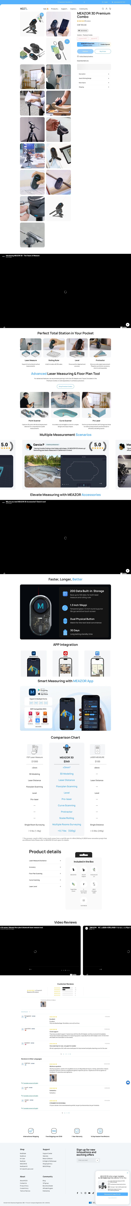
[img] (53, 1017)
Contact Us (23, 1183)
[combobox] (106, 2)
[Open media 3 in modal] (32, 50)
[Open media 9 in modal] (32, 129)
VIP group (46, 1183)
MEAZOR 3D (94, 38)
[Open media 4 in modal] (58, 50)
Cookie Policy (24, 1188)
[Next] (84, 2)
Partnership (46, 1191)
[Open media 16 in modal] (58, 208)
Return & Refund (47, 1158)
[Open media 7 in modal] (32, 103)
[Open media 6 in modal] (58, 76)
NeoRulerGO (24, 1166)
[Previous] (47, 2)
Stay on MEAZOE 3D (112, 1198)
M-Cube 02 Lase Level (26, 1169)
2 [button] (63, 1054)
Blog (44, 1180)
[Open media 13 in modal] (32, 182)
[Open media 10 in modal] (58, 129)
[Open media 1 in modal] (32, 24)
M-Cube (22, 1158)
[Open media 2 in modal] (58, 24)
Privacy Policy (24, 1186)
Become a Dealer (48, 1186)
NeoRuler (23, 1161)
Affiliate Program (48, 1188)
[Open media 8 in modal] (58, 103)
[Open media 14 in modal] (58, 182)
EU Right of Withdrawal (49, 1161)
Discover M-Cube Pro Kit (112, 1194)
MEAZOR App (47, 1166)
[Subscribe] (97, 1160)
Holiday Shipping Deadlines (86, 56)
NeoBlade (23, 1153)
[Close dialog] (127, 1172)
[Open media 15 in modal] (32, 208)
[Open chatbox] (128, 1082)
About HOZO (24, 1180)
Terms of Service (25, 1191)
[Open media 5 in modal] (32, 76)
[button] (81, 21)
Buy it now (103, 51)
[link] (30, 347)
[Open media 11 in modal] (32, 155)
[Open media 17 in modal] (32, 235)
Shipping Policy (47, 1164)
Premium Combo (83, 38)
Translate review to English (30, 1083)
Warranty (45, 1156)
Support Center (47, 1153)
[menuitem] (46, 9)
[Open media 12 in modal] (58, 155)
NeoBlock (23, 1156)
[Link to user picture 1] (53, 1078)
